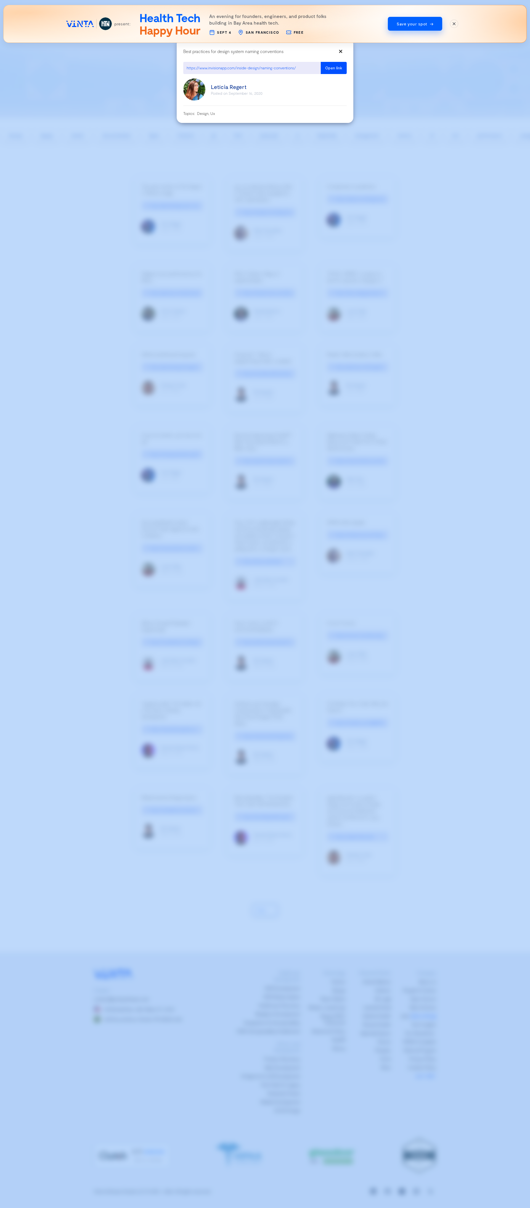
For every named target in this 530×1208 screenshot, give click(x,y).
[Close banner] (454, 24)
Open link (333, 67)
